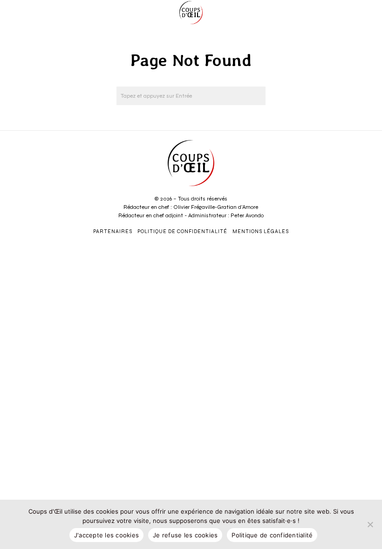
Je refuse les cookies (185, 535)
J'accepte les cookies (106, 535)
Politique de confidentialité (272, 535)
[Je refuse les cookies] (370, 524)
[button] (256, 96)
